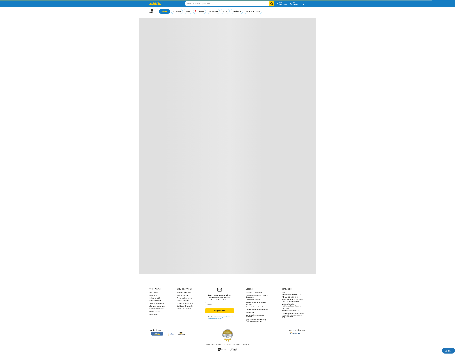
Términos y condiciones (223, 317)
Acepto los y (220, 318)
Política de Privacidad (215, 319)
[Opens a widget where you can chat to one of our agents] (448, 351)
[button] (282, 3)
